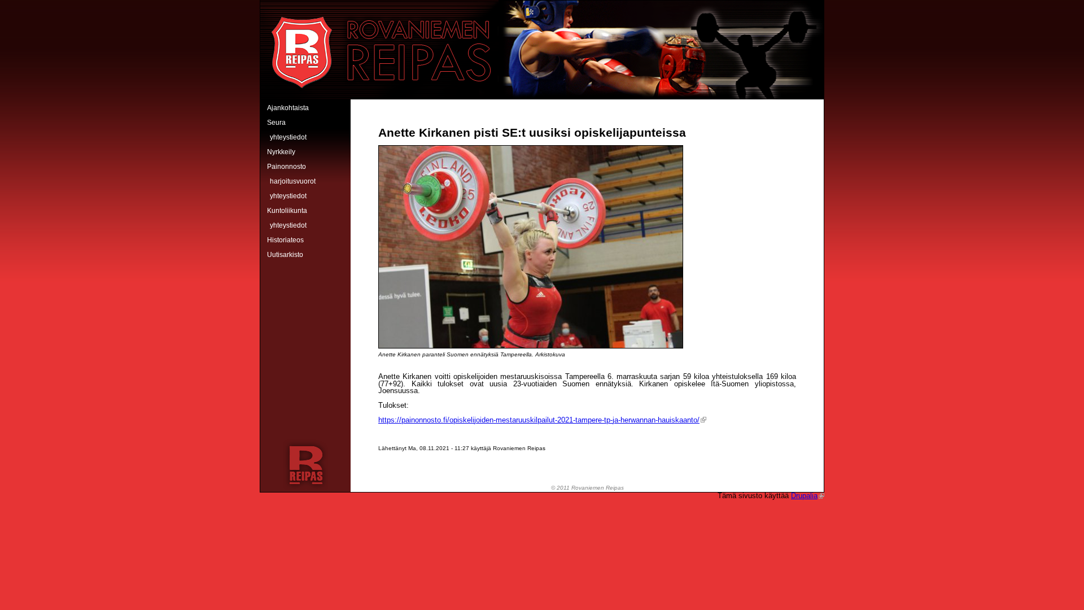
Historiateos (285, 240)
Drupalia (804, 495)
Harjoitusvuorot (293, 181)
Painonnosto (286, 166)
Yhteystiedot (288, 137)
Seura (276, 122)
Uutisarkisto (285, 254)
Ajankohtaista (288, 107)
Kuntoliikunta (287, 210)
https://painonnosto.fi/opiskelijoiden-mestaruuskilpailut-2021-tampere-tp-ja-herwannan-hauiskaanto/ (539, 420)
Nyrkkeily (281, 152)
